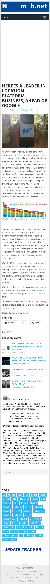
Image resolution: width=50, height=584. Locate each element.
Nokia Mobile (8, 527)
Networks (7, 503)
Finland (34, 495)
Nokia (16, 503)
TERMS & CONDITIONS (21, 578)
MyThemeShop (30, 571)
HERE (9, 332)
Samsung (15, 531)
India (43, 499)
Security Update (28, 531)
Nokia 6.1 (16, 511)
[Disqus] (25, 429)
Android (11, 495)
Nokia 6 (6, 511)
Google (6, 499)
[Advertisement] (25, 45)
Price (31, 527)
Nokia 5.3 (38, 507)
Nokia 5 (28, 507)
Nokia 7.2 (18, 515)
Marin (4, 110)
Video (5, 539)
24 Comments (17, 387)
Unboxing (29, 535)
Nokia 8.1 (23, 519)
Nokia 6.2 (27, 511)
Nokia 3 (33, 503)
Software (24, 110)
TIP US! (39, 578)
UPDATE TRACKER (26, 581)
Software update (10, 535)
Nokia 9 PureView (19, 523)
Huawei (35, 499)
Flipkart (43, 495)
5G (4, 495)
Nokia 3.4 (7, 507)
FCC (26, 495)
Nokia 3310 (35, 523)
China (20, 495)
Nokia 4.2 (18, 507)
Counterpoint (36, 302)
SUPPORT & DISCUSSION (31, 574)
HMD (14, 499)
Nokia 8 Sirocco (9, 519)
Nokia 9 (6, 523)
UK (21, 535)
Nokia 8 (28, 515)
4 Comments (17, 364)
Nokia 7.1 (7, 515)
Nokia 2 (24, 503)
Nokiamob (28, 568)
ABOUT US (11, 574)
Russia (5, 531)
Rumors (39, 527)
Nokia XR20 (22, 527)
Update (39, 535)
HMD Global (24, 499)
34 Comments (17, 375)
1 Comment (35, 110)
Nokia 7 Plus (39, 511)
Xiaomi (13, 539)
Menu (6, 17)
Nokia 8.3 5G (35, 519)
